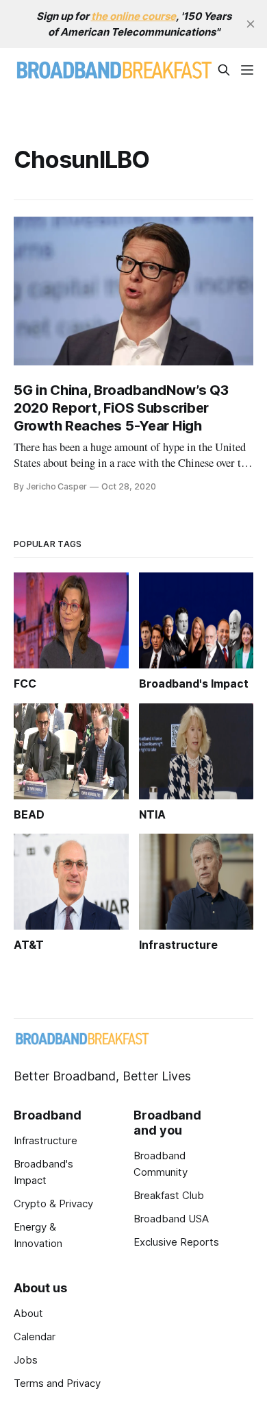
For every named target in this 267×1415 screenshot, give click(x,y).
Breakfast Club (169, 1195)
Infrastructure (45, 1140)
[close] (251, 24)
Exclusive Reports (176, 1241)
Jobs (26, 1359)
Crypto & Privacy (53, 1203)
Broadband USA (171, 1218)
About (28, 1313)
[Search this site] (224, 70)
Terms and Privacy (57, 1383)
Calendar (34, 1336)
